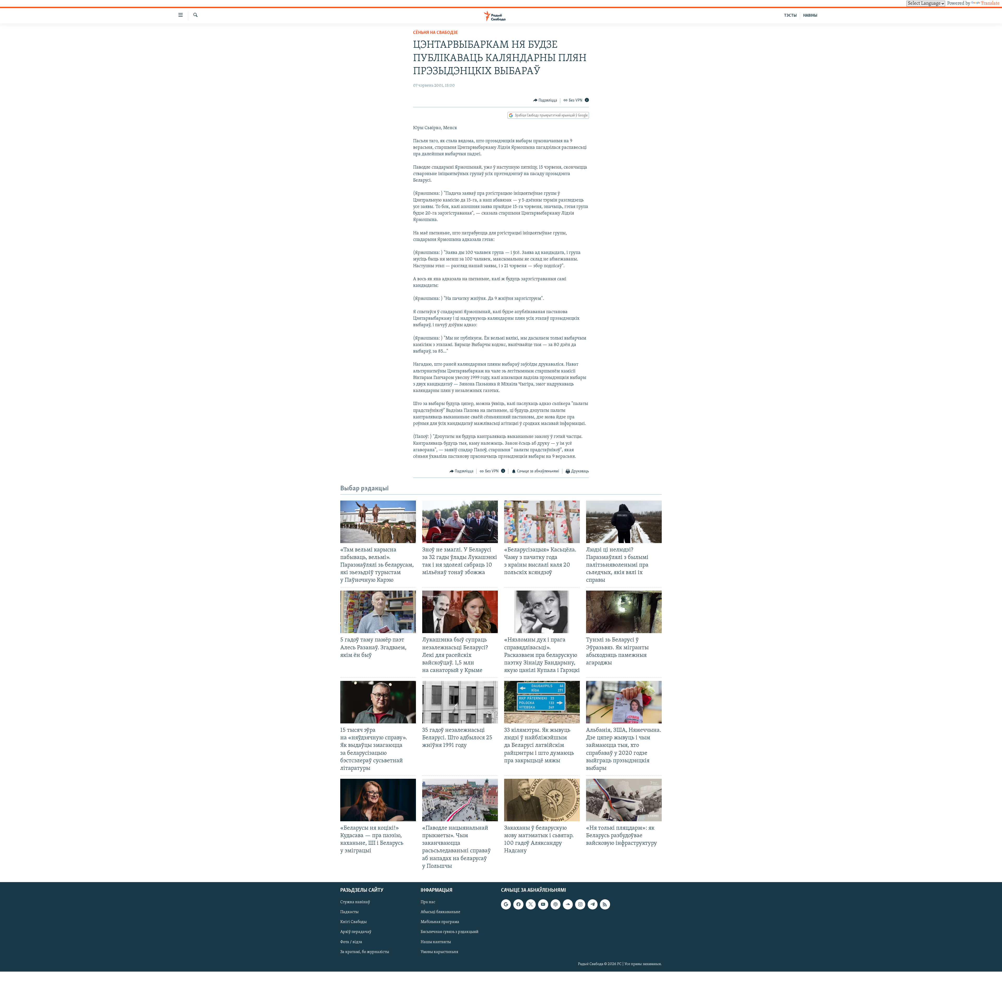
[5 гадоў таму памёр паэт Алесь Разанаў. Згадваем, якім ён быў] (378, 612)
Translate (990, 3)
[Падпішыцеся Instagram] (580, 904)
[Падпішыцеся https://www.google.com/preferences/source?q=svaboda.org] (506, 904)
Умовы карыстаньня (439, 952)
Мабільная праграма (440, 922)
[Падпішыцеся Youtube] (543, 904)
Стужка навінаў (355, 902)
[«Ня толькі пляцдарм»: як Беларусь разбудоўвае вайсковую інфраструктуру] (624, 800)
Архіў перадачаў (355, 932)
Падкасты (349, 912)
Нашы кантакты (436, 942)
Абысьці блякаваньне (440, 912)
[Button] (545, 100)
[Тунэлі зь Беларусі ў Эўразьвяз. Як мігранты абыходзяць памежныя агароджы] (624, 612)
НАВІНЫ (810, 16)
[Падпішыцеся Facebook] (518, 904)
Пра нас (428, 902)
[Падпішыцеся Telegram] (593, 904)
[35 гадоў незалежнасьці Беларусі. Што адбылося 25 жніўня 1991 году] (460, 702)
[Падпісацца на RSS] (605, 904)
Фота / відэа (351, 942)
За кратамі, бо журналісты (364, 952)
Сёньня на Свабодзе (435, 33)
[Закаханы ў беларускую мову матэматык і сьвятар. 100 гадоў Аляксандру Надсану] (542, 800)
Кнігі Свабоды (353, 922)
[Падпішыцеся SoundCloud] (568, 904)
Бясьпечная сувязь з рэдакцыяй (450, 932)
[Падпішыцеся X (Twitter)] (531, 904)
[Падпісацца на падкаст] (555, 904)
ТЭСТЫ (790, 16)
